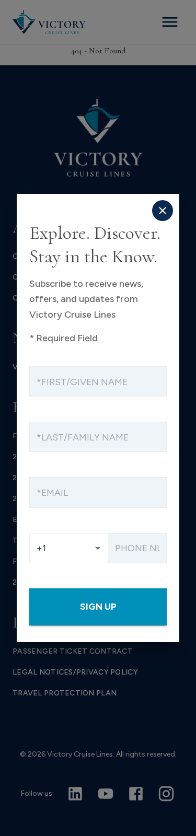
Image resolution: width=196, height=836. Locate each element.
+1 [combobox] (41, 547)
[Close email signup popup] (162, 210)
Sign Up (98, 606)
